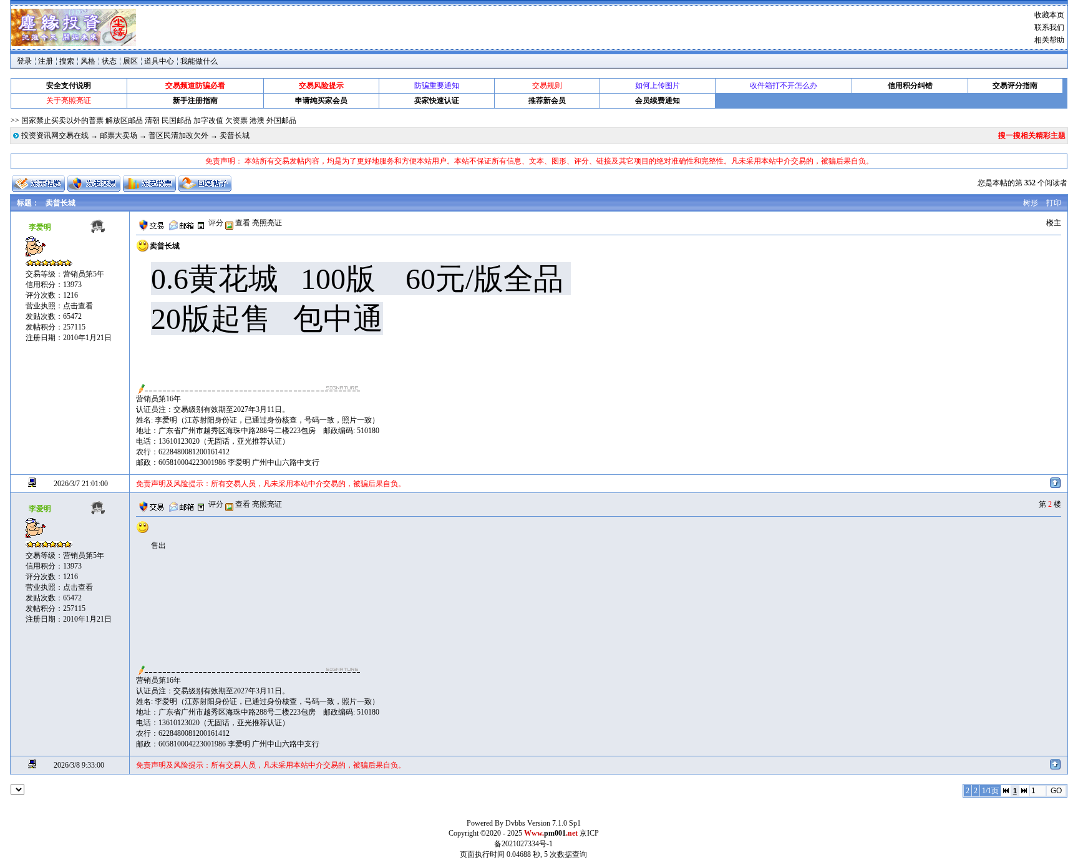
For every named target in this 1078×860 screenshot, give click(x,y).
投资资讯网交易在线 (55, 135)
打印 (1053, 202)
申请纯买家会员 (321, 100)
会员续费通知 (657, 100)
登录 (24, 61)
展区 (130, 61)
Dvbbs (515, 823)
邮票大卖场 (118, 135)
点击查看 (78, 305)
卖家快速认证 (436, 100)
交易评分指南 (1015, 85)
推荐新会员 (547, 100)
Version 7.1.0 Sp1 (554, 823)
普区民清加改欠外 (178, 135)
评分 (215, 222)
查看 (241, 222)
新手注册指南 (195, 100)
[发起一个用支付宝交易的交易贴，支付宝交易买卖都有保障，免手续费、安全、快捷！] (93, 183)
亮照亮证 (267, 222)
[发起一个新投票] (149, 183)
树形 (1030, 202)
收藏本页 (1049, 15)
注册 (45, 61)
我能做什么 (199, 61)
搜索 (66, 61)
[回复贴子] (204, 183)
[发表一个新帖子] (38, 183)
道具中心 (159, 61)
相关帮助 (1049, 40)
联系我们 (1049, 27)
